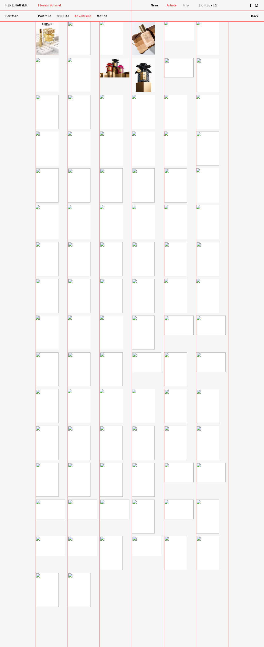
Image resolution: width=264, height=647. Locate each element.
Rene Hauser (16, 5)
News (155, 5)
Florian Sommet (49, 5)
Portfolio (44, 16)
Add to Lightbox (218, 16)
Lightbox (207, 5)
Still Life (63, 16)
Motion (102, 16)
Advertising (83, 16)
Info (186, 5)
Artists (172, 5)
